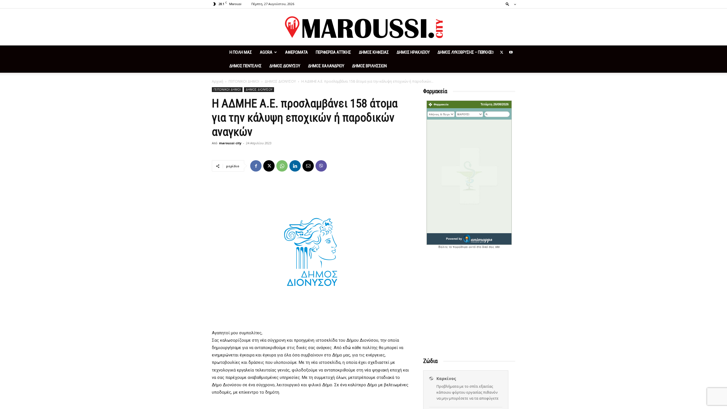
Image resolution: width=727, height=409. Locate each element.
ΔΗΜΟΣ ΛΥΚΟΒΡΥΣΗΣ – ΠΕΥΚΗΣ (465, 52)
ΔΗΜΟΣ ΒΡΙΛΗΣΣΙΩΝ (369, 65)
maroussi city (230, 143)
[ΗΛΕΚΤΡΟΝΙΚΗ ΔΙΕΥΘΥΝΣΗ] (308, 166)
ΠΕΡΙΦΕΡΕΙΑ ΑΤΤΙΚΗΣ (333, 52)
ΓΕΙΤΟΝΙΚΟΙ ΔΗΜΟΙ (244, 81)
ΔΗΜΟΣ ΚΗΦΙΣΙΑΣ (374, 52)
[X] (501, 52)
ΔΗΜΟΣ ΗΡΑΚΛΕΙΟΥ (413, 52)
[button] (509, 4)
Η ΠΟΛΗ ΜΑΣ (240, 52)
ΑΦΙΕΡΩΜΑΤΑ (296, 52)
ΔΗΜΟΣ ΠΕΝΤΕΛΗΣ (245, 65)
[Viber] (321, 166)
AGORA (266, 52)
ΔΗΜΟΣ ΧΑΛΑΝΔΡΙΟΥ (326, 65)
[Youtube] (511, 52)
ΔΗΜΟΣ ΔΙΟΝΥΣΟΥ (285, 65)
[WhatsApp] (282, 166)
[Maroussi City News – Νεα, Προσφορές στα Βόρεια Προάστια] (363, 27)
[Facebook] (483, 52)
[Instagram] (492, 52)
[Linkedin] (295, 166)
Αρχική (217, 81)
